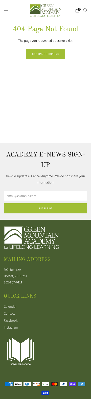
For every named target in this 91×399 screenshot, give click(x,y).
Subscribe (45, 208)
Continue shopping (45, 53)
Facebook (11, 320)
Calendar (10, 306)
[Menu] (6, 10)
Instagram (11, 327)
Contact (9, 313)
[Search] (85, 10)
